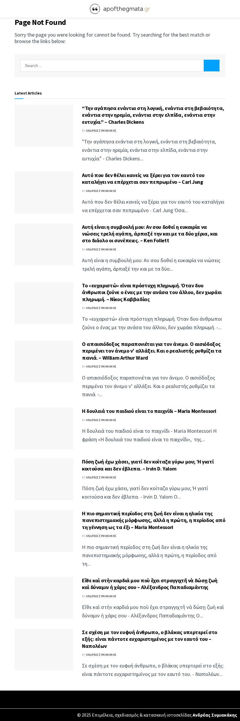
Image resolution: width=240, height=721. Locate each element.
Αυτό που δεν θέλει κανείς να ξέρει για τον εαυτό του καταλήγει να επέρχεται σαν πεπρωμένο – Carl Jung (143, 178)
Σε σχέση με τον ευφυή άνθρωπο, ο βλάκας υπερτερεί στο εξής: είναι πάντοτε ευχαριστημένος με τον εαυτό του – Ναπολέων (149, 639)
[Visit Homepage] (120, 9)
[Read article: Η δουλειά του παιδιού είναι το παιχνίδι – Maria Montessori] (44, 428)
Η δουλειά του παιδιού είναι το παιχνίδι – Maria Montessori (149, 411)
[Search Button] (222, 9)
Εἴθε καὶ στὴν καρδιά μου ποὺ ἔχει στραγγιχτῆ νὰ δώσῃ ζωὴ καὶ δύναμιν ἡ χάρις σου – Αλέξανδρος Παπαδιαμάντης (149, 583)
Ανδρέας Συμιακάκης (101, 131)
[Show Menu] (17, 9)
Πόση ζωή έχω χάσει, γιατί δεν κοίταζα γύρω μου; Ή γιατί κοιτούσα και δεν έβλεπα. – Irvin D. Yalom (147, 465)
